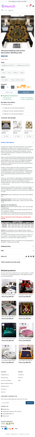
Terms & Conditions (6, 380)
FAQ (2, 250)
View (7, 136)
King (22, 72)
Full (9, 72)
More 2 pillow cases (17, 80)
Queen (15, 72)
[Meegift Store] (9, 6)
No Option (5, 80)
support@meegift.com (8, 413)
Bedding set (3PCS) (8, 65)
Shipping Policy (5, 374)
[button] (2, 10)
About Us (3, 392)
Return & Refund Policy (7, 383)
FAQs (19, 380)
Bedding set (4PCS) (23, 65)
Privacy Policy (4, 377)
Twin (3, 72)
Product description (7, 142)
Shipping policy (6, 246)
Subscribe (30, 403)
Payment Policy (5, 386)
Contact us (4, 389)
